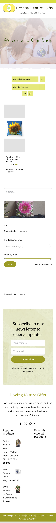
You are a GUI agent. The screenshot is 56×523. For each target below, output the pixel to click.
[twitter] (25, 424)
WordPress (33, 519)
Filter (10, 264)
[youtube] (35, 424)
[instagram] (30, 424)
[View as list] (30, 93)
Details (20, 169)
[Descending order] (42, 79)
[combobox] (28, 246)
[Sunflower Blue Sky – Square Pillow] (14, 128)
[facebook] (21, 424)
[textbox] (28, 246)
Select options (11, 170)
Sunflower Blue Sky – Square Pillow (13, 159)
